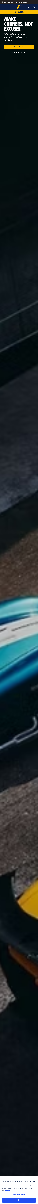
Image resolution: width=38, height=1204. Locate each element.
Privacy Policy (9, 1190)
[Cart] (34, 7)
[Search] (28, 7)
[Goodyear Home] (19, 7)
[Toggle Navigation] (2, 7)
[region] (19, 1190)
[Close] (36, 1178)
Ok (19, 1200)
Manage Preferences (19, 1194)
